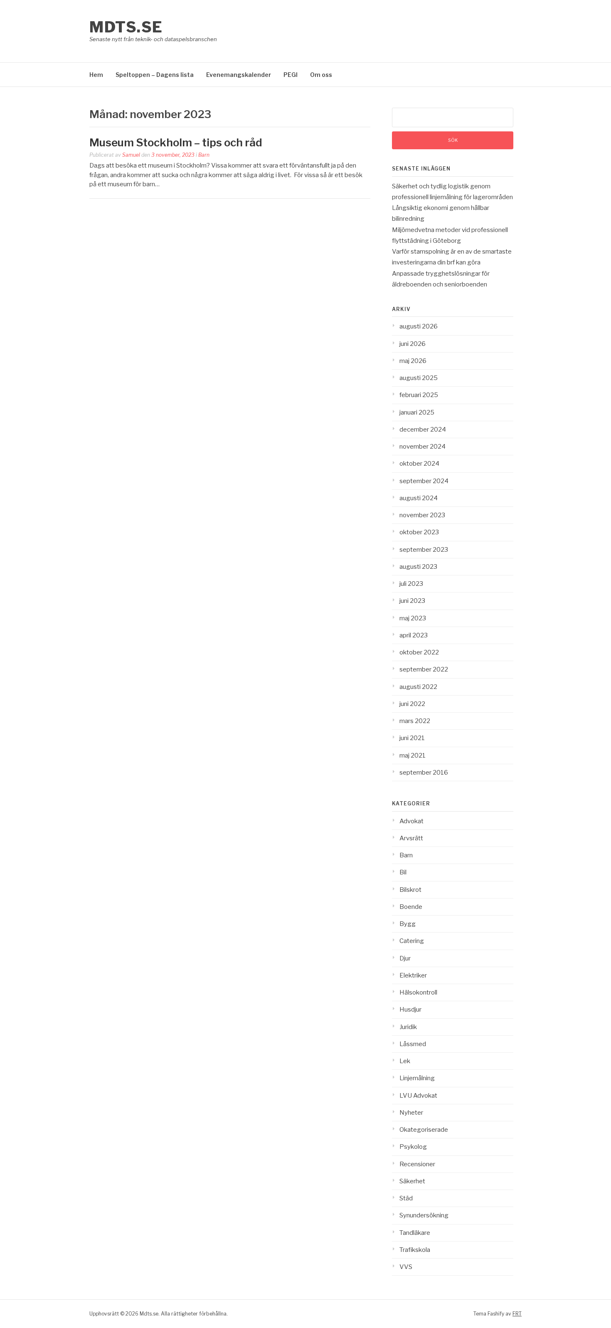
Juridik (408, 1027)
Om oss (321, 74)
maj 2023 (412, 618)
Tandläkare (414, 1233)
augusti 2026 (418, 326)
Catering (411, 941)
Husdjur (410, 1009)
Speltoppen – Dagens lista (155, 74)
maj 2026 (412, 361)
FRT (517, 1314)
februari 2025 (418, 395)
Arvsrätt (411, 838)
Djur (405, 958)
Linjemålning (417, 1078)
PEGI (290, 74)
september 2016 (423, 772)
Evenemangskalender (238, 74)
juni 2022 (412, 704)
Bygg (407, 924)
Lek (404, 1061)
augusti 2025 (418, 378)
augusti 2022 (418, 687)
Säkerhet (412, 1181)
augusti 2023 (418, 566)
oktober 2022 (419, 652)
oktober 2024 (419, 463)
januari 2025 (416, 412)
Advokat (411, 821)
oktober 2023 (419, 532)
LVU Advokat (418, 1095)
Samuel (131, 155)
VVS (405, 1267)
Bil (403, 872)
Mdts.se (126, 27)
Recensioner (417, 1164)
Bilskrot (410, 890)
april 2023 (413, 635)
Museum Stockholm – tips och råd (176, 142)
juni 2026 (412, 344)
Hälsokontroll (418, 992)
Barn (203, 155)
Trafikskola (414, 1250)
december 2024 (422, 429)
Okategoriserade (423, 1129)
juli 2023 (411, 583)
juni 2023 (412, 601)
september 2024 (423, 481)
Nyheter (411, 1112)
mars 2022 (414, 721)
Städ (406, 1198)
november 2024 (422, 446)
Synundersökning (423, 1215)
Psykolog (413, 1146)
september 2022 (423, 669)
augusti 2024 (418, 498)
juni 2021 (412, 738)
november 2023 (422, 515)
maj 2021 (412, 755)
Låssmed (412, 1044)
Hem (96, 74)
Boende (410, 907)
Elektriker (413, 975)
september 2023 (423, 549)
